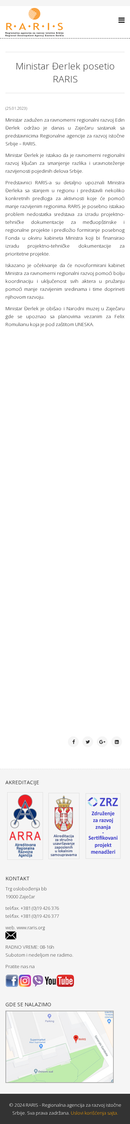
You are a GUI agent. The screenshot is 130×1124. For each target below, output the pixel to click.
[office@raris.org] (65, 935)
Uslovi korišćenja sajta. (94, 1113)
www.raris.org (31, 927)
